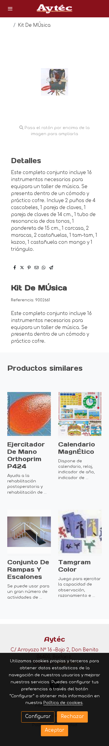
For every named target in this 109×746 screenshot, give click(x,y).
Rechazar (72, 716)
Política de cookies (63, 702)
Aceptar (54, 730)
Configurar (38, 716)
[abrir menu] (10, 8)
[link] (54, 8)
